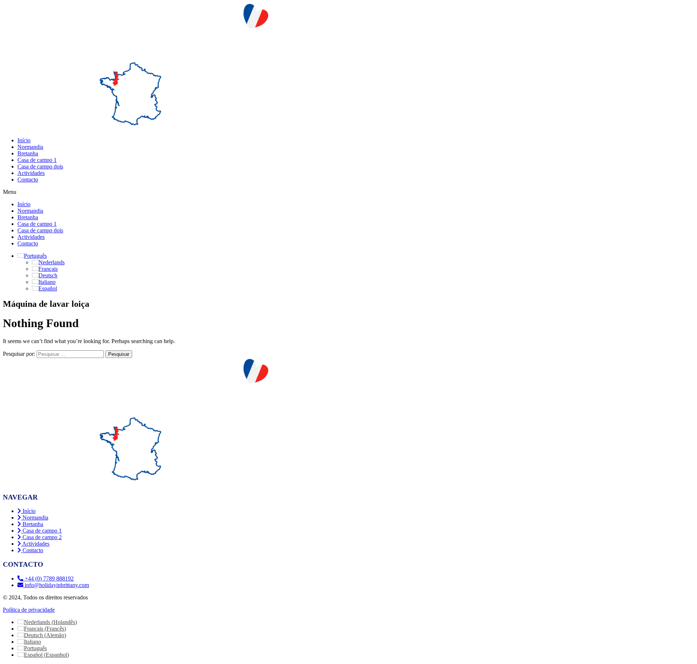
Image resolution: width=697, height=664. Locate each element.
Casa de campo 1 (37, 160)
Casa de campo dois (40, 166)
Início (23, 140)
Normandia (30, 147)
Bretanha (27, 153)
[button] (348, 192)
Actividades (31, 173)
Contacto (27, 179)
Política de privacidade (29, 610)
